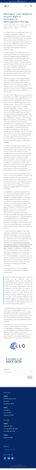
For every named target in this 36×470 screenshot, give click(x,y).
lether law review (10, 24)
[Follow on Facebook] (5, 458)
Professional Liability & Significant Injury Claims (15, 27)
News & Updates (8, 27)
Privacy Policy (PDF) (18, 465)
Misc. (29, 26)
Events (10, 26)
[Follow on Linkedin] (8, 458)
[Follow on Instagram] (12, 458)
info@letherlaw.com (9, 450)
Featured (15, 26)
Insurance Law (23, 26)
